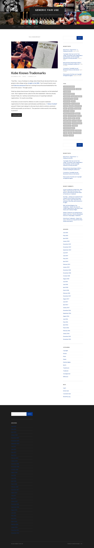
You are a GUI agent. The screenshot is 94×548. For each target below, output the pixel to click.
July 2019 (65, 252)
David (24, 76)
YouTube (71, 135)
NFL (74, 118)
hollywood (70, 108)
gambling (71, 106)
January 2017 (66, 307)
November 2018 (67, 273)
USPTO (65, 135)
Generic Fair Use (47, 10)
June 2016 (65, 319)
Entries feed (66, 390)
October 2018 (66, 275)
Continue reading (16, 115)
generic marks (78, 106)
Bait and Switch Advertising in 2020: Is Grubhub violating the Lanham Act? (72, 63)
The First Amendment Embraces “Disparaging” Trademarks (73, 214)
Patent (64, 359)
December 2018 (67, 270)
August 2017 (66, 298)
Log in (64, 388)
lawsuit (72, 111)
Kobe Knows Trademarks (28, 73)
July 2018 (65, 281)
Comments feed (67, 393)
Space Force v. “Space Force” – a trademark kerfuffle (70, 50)
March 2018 (66, 290)
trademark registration (69, 130)
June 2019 (65, 255)
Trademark (65, 370)
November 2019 (67, 247)
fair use (73, 101)
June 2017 (65, 301)
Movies (65, 353)
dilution (75, 98)
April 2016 (65, 324)
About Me (21, 26)
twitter (69, 133)
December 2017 (67, 296)
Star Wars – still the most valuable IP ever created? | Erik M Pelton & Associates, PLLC (72, 198)
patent (77, 118)
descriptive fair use (68, 98)
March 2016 (66, 327)
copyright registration (76, 96)
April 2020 (65, 238)
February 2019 (66, 264)
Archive (36, 26)
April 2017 (65, 304)
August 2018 (66, 278)
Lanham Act (66, 111)
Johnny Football (51, 104)
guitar (65, 108)
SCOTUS (74, 120)
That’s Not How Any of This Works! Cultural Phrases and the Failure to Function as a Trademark (72, 192)
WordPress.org (66, 396)
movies (79, 115)
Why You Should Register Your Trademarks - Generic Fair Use (70, 206)
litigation (78, 113)
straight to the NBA (33, 83)
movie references (72, 115)
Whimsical (65, 376)
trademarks (78, 130)
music (65, 118)
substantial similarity (77, 123)
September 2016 (67, 313)
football (65, 106)
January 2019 (66, 267)
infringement (78, 108)
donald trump (67, 101)
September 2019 (67, 250)
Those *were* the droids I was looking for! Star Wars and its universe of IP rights (72, 201)
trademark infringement (69, 128)
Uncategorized (66, 373)
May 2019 (65, 258)
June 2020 (65, 232)
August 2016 (66, 316)
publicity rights (67, 120)
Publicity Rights (67, 362)
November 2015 (67, 339)
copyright (78, 89)
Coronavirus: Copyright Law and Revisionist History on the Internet (71, 69)
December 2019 (67, 244)
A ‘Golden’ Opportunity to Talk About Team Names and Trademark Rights (73, 208)
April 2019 (65, 261)
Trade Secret (66, 368)
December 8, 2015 (16, 76)
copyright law (67, 96)
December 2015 (67, 336)
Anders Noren (76, 543)
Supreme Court (67, 125)
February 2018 (66, 293)
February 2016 (66, 330)
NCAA (69, 118)
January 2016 (66, 333)
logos (65, 115)
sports (79, 120)
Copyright (65, 350)
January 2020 (66, 241)
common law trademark (69, 86)
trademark (75, 125)
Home (14, 26)
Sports (64, 365)
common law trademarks (69, 89)
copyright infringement (69, 93)
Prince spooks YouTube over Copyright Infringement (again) (72, 74)
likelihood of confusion (69, 113)
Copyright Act (67, 91)
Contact (28, 26)
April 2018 (65, 287)
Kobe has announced (20, 85)
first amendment (75, 103)
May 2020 (65, 235)
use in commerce (77, 133)
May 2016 (65, 322)
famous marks (67, 103)
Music (64, 356)
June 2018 (65, 284)
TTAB (65, 133)
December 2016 (67, 310)
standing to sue (67, 123)
